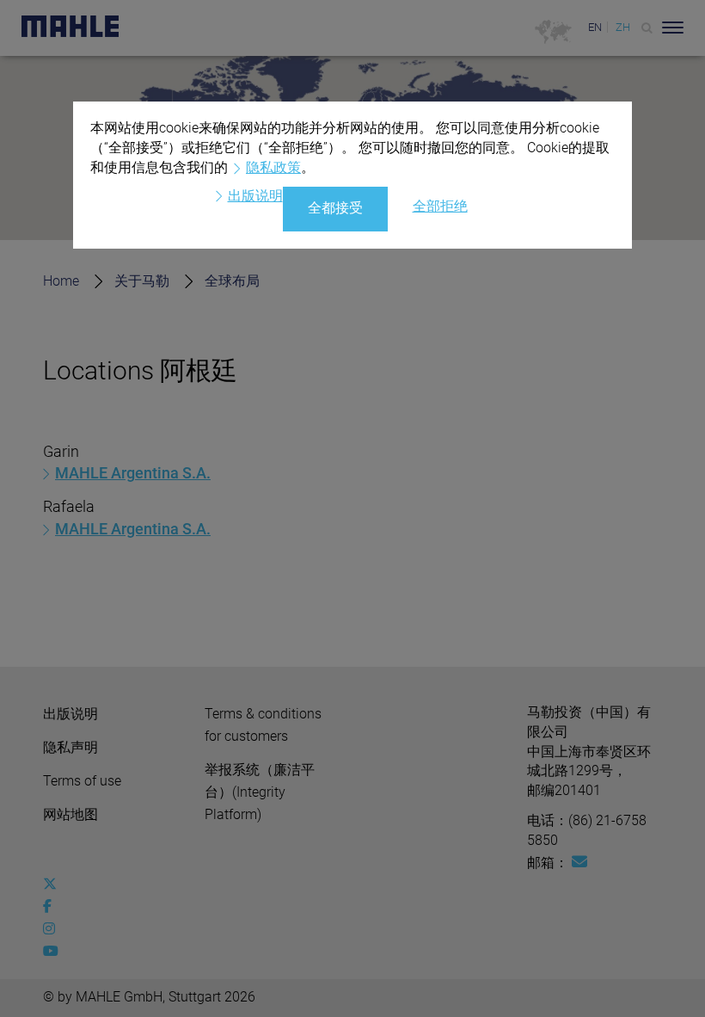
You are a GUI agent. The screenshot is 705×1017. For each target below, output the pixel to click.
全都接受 (335, 208)
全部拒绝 (440, 206)
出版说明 (255, 196)
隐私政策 (273, 167)
